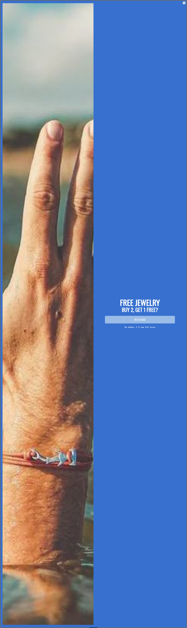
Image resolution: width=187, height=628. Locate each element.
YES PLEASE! (140, 320)
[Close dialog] (184, 3)
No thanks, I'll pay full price (140, 327)
